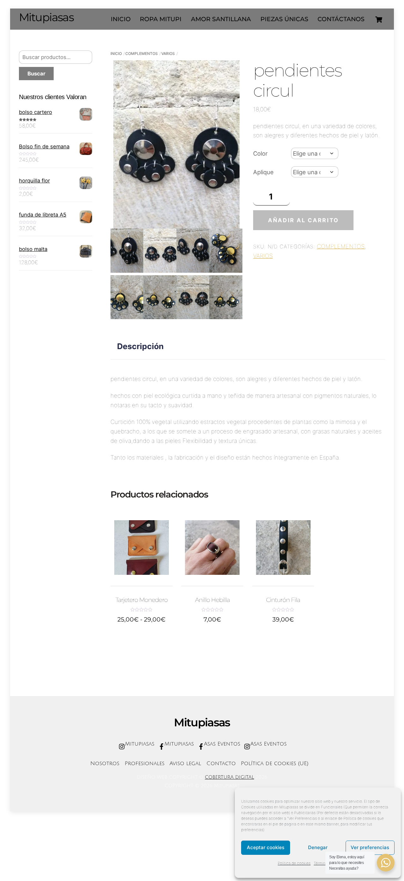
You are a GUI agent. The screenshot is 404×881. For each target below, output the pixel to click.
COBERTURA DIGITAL (229, 777)
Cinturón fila (283, 599)
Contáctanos (341, 19)
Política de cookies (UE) (274, 763)
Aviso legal (185, 763)
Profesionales (144, 763)
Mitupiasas (138, 744)
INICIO (121, 19)
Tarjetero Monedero (142, 599)
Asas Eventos (221, 744)
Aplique (263, 172)
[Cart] (378, 19)
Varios (168, 53)
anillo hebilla (212, 599)
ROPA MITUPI (160, 19)
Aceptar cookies (265, 847)
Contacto (221, 763)
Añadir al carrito (303, 220)
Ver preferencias (370, 847)
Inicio (116, 53)
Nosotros (104, 763)
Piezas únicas (284, 19)
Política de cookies (294, 863)
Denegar (318, 847)
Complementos (141, 53)
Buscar (36, 73)
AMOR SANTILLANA (221, 19)
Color (260, 153)
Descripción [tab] (140, 346)
